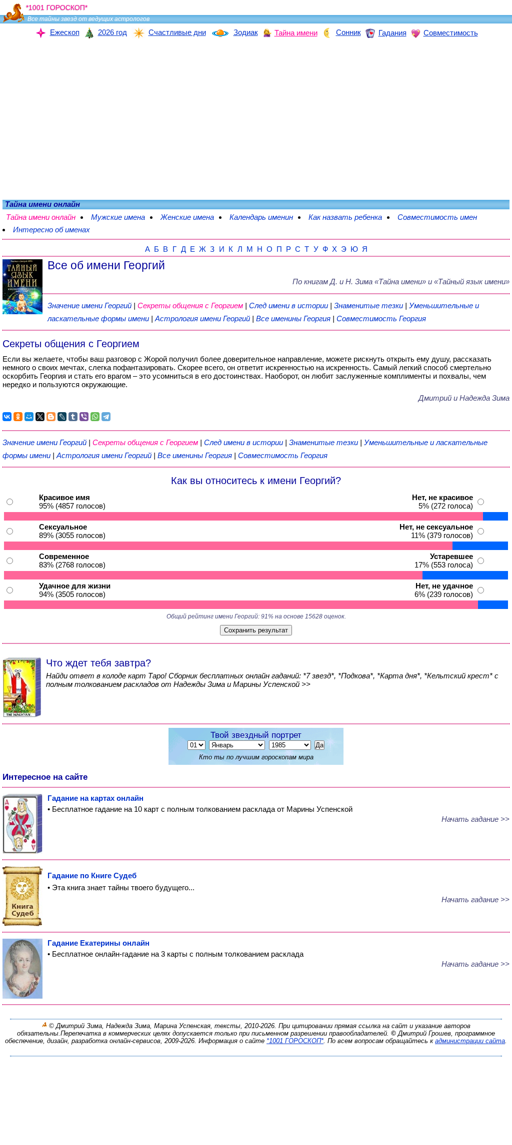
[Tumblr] (73, 416)
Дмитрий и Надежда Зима (464, 398)
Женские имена (187, 217)
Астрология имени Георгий (202, 318)
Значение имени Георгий (90, 305)
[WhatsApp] (95, 416)
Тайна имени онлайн (41, 217)
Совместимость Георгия (381, 318)
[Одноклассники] (18, 416)
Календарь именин (261, 217)
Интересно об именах (51, 229)
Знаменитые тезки (368, 305)
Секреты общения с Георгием (191, 305)
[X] (40, 416)
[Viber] (84, 416)
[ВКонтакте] (7, 416)
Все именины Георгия (294, 318)
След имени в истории (288, 305)
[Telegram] (106, 416)
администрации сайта (470, 1041)
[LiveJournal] (62, 416)
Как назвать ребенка (345, 217)
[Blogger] (51, 416)
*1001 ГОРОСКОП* (295, 1041)
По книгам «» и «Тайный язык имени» (401, 281)
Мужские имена (118, 217)
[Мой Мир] (29, 416)
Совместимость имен (437, 217)
